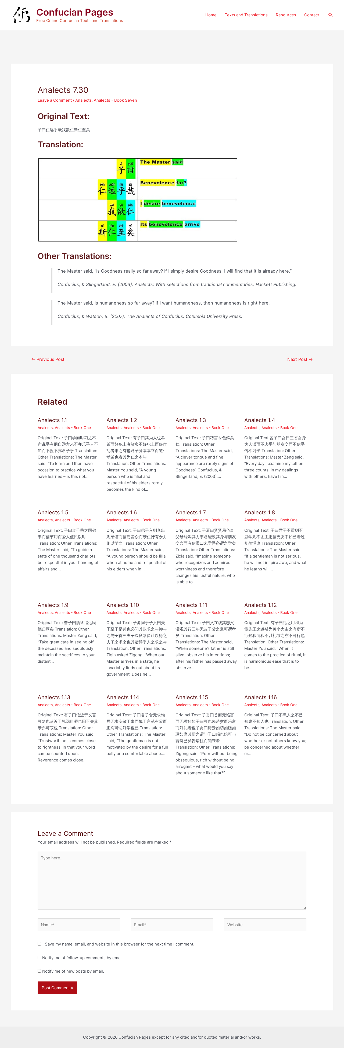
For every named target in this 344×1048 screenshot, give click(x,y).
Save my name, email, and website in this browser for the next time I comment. (119, 944)
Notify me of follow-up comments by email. (83, 957)
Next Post (300, 359)
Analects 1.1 (52, 420)
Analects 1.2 (121, 420)
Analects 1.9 (53, 605)
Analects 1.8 (259, 512)
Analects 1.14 (122, 697)
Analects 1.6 (121, 512)
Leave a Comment (55, 100)
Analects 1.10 (122, 605)
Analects (83, 100)
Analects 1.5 (53, 512)
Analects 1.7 (190, 512)
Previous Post (47, 359)
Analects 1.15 (191, 697)
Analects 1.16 (260, 697)
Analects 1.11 (191, 605)
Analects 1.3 (190, 420)
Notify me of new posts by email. (73, 971)
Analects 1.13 (54, 697)
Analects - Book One (73, 427)
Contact (311, 14)
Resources (286, 14)
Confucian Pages (74, 12)
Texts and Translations (246, 14)
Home (211, 14)
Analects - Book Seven (115, 100)
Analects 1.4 (259, 420)
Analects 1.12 (260, 605)
